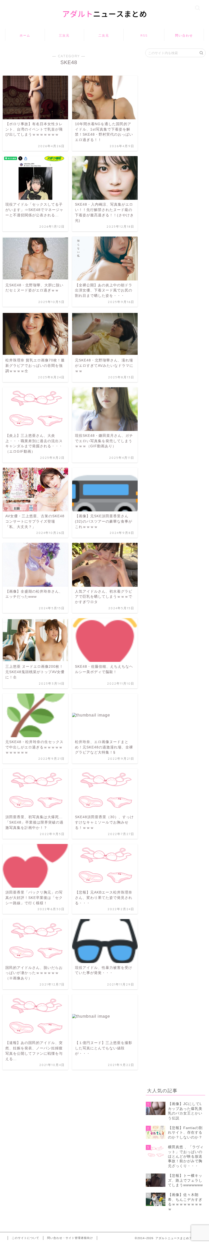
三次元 (64, 35)
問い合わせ (184, 35)
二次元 (103, 35)
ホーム (25, 35)
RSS (144, 35)
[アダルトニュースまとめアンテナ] (104, 22)
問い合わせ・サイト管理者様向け (70, 1237)
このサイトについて (25, 1237)
